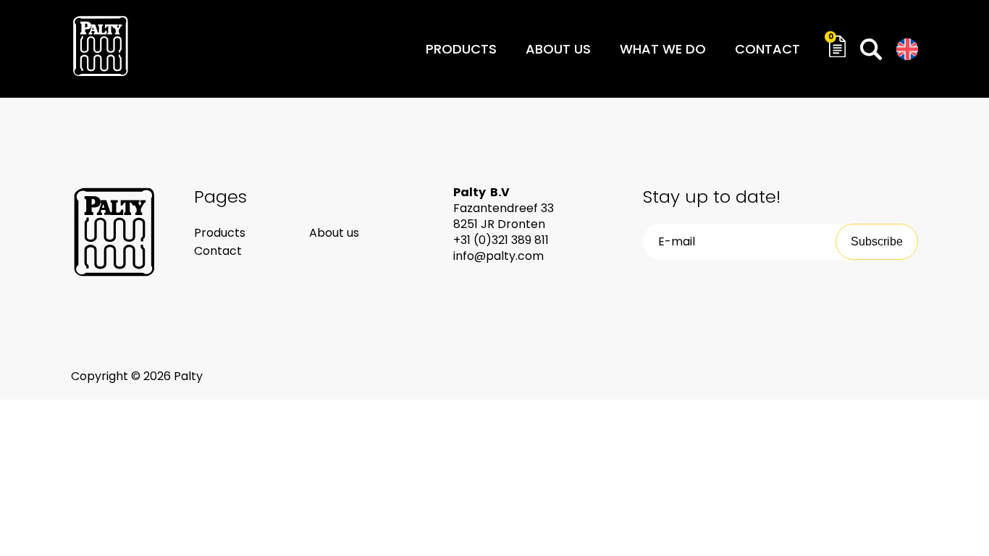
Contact (767, 49)
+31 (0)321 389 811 (501, 240)
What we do (663, 49)
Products (461, 49)
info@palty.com (498, 256)
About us (558, 49)
